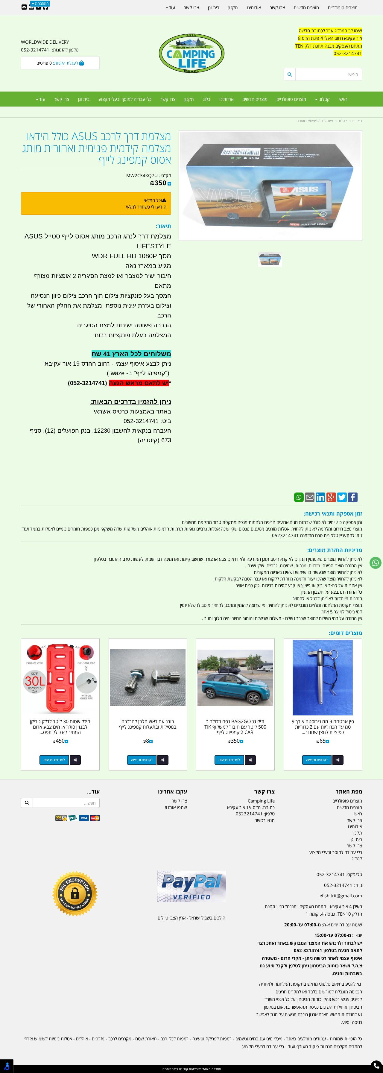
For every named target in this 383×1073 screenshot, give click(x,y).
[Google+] (331, 497)
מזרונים (98, 1039)
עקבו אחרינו (172, 792)
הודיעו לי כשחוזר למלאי (146, 207)
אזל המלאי (153, 200)
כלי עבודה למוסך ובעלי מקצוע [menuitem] (124, 99)
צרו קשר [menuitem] (167, 99)
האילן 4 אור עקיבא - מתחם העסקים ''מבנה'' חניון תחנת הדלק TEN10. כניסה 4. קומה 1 (313, 910)
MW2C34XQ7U (142, 175)
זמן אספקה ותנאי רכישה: (333, 513)
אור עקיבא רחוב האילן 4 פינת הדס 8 (330, 38)
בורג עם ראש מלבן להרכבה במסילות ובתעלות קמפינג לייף (148, 724)
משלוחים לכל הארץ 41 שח (131, 354)
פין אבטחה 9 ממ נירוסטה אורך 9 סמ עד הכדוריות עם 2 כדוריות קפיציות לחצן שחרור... (323, 726)
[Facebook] (353, 497)
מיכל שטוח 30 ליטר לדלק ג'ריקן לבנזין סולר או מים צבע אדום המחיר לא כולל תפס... (60, 726)
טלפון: (269, 814)
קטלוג (342, 120)
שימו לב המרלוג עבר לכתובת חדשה (330, 31)
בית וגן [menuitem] (83, 99)
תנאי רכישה (264, 820)
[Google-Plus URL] (38, 7)
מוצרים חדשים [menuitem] (255, 99)
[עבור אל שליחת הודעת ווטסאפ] (376, 563)
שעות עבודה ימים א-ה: (323, 925)
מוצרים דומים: (345, 632)
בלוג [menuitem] (206, 99)
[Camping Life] (191, 53)
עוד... (93, 792)
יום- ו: (309, 954)
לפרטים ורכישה (317, 759)
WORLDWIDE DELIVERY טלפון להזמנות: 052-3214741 (49, 46)
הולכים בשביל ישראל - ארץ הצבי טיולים (191, 918)
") (168, 373)
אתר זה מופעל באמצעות (191, 1069)
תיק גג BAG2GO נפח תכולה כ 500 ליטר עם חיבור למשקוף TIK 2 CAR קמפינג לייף (235, 726)
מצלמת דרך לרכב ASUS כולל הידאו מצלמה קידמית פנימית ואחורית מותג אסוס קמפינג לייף (96, 148)
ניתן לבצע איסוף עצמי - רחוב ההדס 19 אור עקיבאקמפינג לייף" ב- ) (108, 373)
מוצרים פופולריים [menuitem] (291, 99)
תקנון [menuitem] (189, 99)
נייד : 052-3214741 (343, 885)
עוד (42, 99)
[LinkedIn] (320, 497)
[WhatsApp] (299, 497)
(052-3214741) (86, 383)
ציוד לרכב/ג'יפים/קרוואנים (315, 120)
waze (116, 373)
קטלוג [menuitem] (324, 99)
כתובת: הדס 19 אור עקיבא (251, 807)
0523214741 (249, 814)
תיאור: (163, 226)
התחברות (41, 3)
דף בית (357, 120)
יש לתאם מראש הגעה (139, 383)
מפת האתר (349, 792)
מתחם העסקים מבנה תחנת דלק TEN (328, 46)
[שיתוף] (338, 760)
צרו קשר (264, 792)
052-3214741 (348, 53)
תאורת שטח (146, 1039)
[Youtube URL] (31, 7)
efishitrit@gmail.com (341, 896)
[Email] (309, 497)
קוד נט (183, 1069)
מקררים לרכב (119, 1039)
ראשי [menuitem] (343, 99)
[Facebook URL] (45, 7)
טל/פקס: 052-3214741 (339, 874)
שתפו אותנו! (176, 807)
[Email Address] (24, 7)
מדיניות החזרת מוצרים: (334, 550)
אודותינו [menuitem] (226, 99)
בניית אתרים (170, 1069)
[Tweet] (342, 497)
